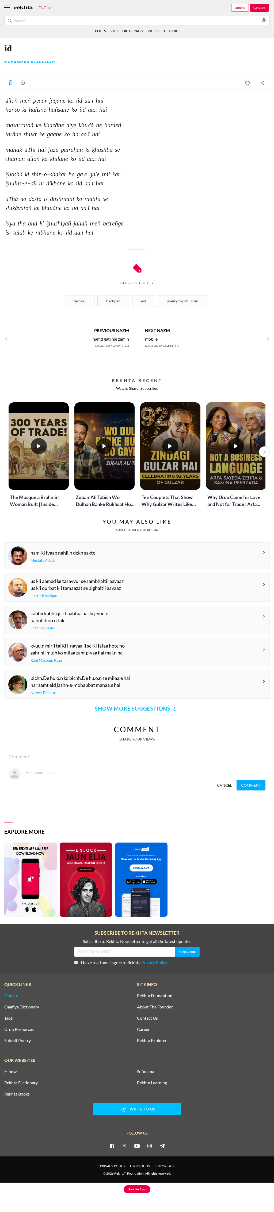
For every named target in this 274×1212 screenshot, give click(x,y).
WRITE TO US (142, 1109)
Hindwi (11, 1071)
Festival (80, 301)
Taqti (8, 1018)
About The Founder (155, 1007)
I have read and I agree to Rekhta (124, 962)
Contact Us (147, 1018)
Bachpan (113, 301)
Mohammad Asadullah (29, 62)
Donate (240, 8)
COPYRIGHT (164, 1166)
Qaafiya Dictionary (21, 1007)
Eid (143, 301)
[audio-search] (264, 20)
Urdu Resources (19, 1029)
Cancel (224, 785)
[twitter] (124, 1145)
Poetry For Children (182, 301)
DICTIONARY (133, 31)
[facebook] (112, 1145)
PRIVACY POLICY (112, 1166)
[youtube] (137, 1145)
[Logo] (23, 8)
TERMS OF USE (140, 1166)
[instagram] (149, 1145)
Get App (259, 8)
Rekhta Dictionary (21, 1083)
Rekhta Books (17, 1094)
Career (143, 1029)
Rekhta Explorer (152, 1040)
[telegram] (162, 1145)
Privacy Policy (154, 962)
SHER (114, 31)
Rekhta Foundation (154, 995)
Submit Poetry (17, 1040)
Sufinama (145, 1071)
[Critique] (22, 82)
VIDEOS (153, 31)
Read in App (137, 1189)
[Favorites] (247, 82)
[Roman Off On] (10, 82)
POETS (100, 31)
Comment (251, 785)
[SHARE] (262, 82)
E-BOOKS (171, 31)
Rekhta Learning (152, 1083)
